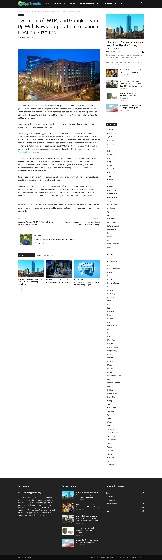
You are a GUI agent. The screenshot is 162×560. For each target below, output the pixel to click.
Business (73, 3)
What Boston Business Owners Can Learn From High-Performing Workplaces (30, 281)
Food (109, 240)
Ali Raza (22, 37)
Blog (109, 162)
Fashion (110, 233)
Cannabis (111, 172)
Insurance (111, 301)
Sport (109, 418)
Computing (111, 190)
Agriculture (111, 137)
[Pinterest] (31, 42)
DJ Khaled (111, 211)
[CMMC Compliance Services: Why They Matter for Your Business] (59, 269)
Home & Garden (113, 283)
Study (109, 422)
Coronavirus (112, 194)
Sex (108, 404)
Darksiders (111, 208)
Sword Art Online (114, 429)
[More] (41, 42)
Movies (110, 358)
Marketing (111, 340)
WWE (109, 461)
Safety (109, 400)
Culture (110, 201)
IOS (108, 308)
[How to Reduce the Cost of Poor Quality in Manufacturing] (112, 73)
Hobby (109, 276)
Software (110, 411)
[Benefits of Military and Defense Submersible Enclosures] (112, 96)
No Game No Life (114, 375)
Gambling (111, 251)
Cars (99, 3)
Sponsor (110, 415)
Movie (109, 354)
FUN (109, 247)
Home (48, 3)
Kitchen (110, 318)
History (110, 272)
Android (110, 140)
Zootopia (110, 465)
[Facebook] (20, 42)
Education (111, 219)
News (109, 372)
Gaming (108, 3)
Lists (109, 333)
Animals (110, 144)
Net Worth (111, 368)
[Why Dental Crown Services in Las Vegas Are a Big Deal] (112, 108)
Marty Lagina (112, 347)
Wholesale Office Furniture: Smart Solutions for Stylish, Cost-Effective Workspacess (131, 83)
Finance (110, 236)
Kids (109, 315)
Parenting (111, 379)
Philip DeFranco (113, 383)
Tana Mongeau (113, 433)
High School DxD (113, 269)
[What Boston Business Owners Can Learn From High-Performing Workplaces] (31, 268)
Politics (110, 390)
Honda (110, 286)
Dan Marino (112, 204)
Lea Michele (112, 326)
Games (110, 254)
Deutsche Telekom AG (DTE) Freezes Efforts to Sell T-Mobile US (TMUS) (37, 223)
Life (108, 329)
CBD (109, 183)
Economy (110, 215)
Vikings (110, 454)
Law (108, 322)
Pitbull (109, 386)
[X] (25, 42)
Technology (59, 3)
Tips (109, 443)
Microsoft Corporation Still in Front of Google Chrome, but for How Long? (82, 223)
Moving (110, 361)
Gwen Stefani (112, 261)
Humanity (111, 293)
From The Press (113, 244)
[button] (141, 4)
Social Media (112, 408)
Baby (109, 151)
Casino (110, 179)
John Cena (111, 311)
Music (109, 365)
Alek (107, 51)
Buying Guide (112, 169)
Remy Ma (111, 397)
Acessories (111, 133)
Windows (111, 457)
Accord (110, 129)
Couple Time (112, 197)
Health (118, 3)
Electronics (111, 222)
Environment (112, 229)
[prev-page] (19, 289)
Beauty (110, 154)
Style (109, 425)
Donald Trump (24, 198)
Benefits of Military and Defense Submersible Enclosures (129, 95)
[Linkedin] (40, 243)
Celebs (110, 187)
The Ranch (111, 440)
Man (109, 336)
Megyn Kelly (112, 351)
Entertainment (87, 3)
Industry (110, 297)
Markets (110, 343)
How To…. (111, 290)
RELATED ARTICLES (26, 255)
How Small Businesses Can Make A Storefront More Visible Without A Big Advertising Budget (86, 282)
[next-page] (22, 289)
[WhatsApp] (36, 42)
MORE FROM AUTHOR (45, 255)
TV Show (110, 450)
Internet (110, 304)
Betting (110, 158)
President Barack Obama (28, 152)
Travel (109, 447)
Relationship (112, 393)
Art (108, 147)
